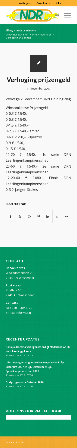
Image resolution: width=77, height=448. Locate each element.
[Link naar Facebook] (68, 442)
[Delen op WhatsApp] (29, 216)
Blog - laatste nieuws (21, 30)
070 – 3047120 (22, 308)
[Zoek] (55, 15)
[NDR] (32, 15)
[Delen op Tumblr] (57, 216)
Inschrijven (25, 3)
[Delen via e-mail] (66, 216)
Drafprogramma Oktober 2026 (25, 382)
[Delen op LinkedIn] (47, 216)
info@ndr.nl (23, 313)
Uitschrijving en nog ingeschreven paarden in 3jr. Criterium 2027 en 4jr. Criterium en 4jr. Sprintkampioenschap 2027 (35, 367)
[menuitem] (25, 3)
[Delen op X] (19, 216)
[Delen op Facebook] (10, 216)
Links (58, 3)
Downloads (43, 3)
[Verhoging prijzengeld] (38, 63)
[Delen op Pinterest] (38, 216)
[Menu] (65, 15)
